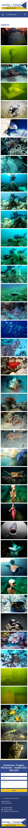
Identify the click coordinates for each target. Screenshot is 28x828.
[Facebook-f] (24, 14)
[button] (3, 14)
